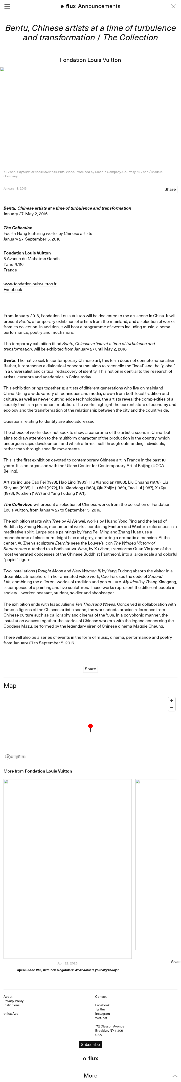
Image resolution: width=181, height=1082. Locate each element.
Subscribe (90, 550)
